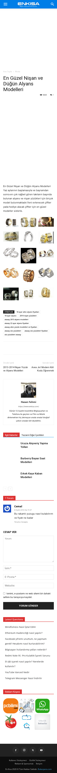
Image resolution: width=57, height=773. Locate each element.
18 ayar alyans (10, 315)
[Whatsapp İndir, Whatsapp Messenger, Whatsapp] (42, 712)
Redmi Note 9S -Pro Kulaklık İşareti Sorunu (27, 655)
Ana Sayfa (7, 71)
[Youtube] (41, 750)
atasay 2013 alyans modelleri (16, 319)
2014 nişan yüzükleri (28, 315)
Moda (17, 71)
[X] (33, 750)
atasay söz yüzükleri (13, 331)
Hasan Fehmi (28, 401)
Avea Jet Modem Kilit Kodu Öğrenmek (43, 369)
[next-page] (10, 489)
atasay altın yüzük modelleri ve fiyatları (21, 327)
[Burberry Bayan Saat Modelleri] (11, 462)
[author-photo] (28, 397)
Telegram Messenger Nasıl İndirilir (23, 678)
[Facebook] (16, 750)
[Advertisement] (28, 40)
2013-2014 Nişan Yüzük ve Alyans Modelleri (15, 369)
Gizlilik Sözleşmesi (37, 760)
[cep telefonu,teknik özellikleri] (26, 712)
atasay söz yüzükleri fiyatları (36, 331)
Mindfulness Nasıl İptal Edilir (20, 626)
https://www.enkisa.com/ (28, 406)
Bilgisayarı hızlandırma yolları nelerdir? (26, 649)
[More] (39, 348)
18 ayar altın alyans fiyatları (27, 312)
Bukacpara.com (45, 769)
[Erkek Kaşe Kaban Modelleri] (11, 477)
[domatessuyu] (10, 728)
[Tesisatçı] (26, 728)
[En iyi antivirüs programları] (10, 712)
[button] (5, 4)
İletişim (39, 763)
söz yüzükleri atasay (13, 334)
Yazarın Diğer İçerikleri (33, 435)
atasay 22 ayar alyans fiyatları (17, 323)
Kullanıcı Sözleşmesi (18, 760)
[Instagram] (24, 750)
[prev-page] (5, 489)
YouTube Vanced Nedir (17, 672)
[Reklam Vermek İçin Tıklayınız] (42, 728)
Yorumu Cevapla (21, 522)
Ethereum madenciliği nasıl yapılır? (23, 632)
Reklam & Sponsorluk (24, 763)
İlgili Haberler (11, 435)
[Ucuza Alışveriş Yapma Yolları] (11, 447)
